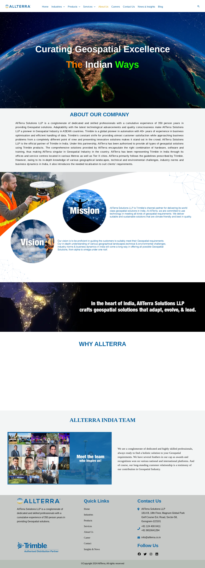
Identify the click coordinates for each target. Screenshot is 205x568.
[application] (63, 7)
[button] (198, 6)
